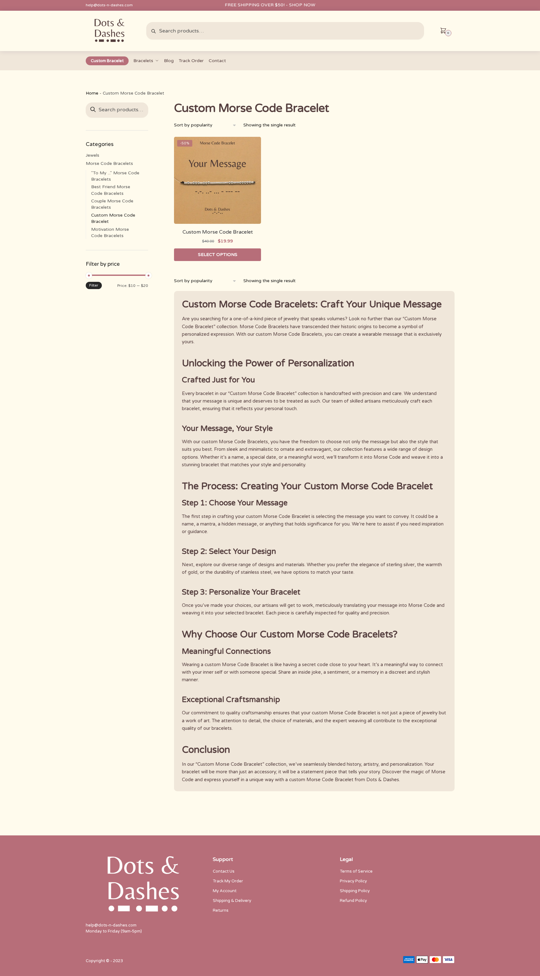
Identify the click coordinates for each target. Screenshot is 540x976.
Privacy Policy (353, 881)
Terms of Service (356, 871)
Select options (217, 254)
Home (92, 93)
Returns (221, 910)
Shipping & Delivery (232, 900)
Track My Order (228, 881)
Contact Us (224, 871)
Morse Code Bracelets (109, 163)
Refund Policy (353, 900)
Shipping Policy (355, 890)
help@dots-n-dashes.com (109, 5)
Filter (93, 285)
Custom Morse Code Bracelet (218, 232)
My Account (224, 890)
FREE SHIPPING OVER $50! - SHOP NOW (270, 5)
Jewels (92, 155)
